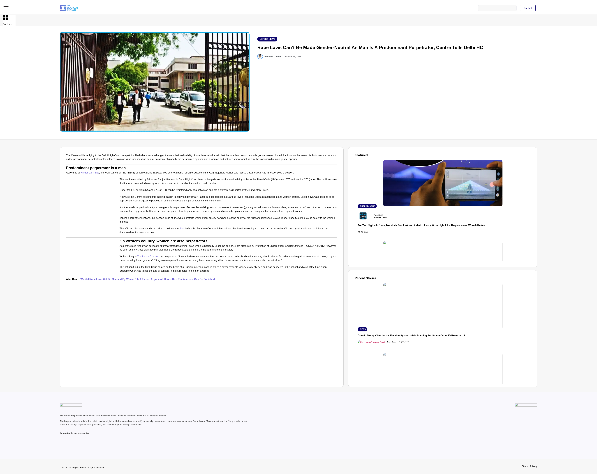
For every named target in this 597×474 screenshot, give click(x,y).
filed (182, 228)
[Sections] (5, 17)
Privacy (533, 466)
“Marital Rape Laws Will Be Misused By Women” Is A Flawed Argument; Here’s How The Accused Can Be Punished (147, 279)
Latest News (267, 39)
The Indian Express (148, 256)
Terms (525, 466)
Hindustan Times (90, 172)
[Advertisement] (92, 200)
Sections (7, 24)
